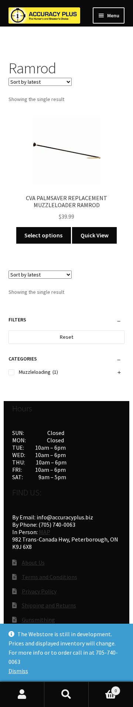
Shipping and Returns (49, 605)
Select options (43, 235)
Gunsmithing (38, 619)
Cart (103, 688)
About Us (33, 562)
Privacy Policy (39, 591)
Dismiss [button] (18, 671)
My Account (22, 694)
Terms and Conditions (49, 577)
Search (66, 694)
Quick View (95, 235)
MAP (44, 532)
